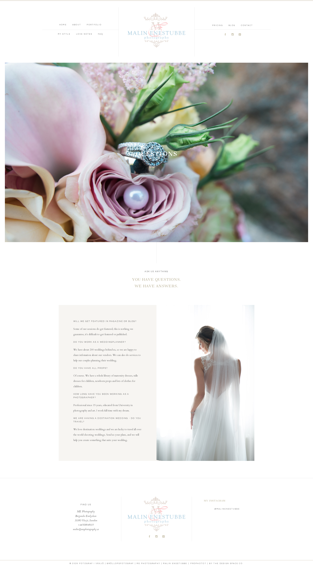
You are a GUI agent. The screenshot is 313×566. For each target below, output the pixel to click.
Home (63, 25)
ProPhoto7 (198, 563)
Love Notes (84, 34)
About (76, 25)
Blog (232, 25)
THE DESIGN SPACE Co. (228, 563)
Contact (247, 25)
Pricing (217, 25)
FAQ (100, 34)
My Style (64, 34)
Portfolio (94, 25)
